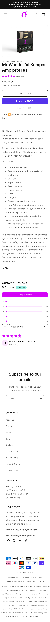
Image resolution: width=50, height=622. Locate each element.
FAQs (8, 432)
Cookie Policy (12, 451)
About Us (10, 420)
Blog (8, 439)
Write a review (25, 294)
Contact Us (11, 426)
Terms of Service (14, 464)
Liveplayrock (28, 573)
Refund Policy (12, 457)
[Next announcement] (45, 5)
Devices (9, 445)
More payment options (25, 108)
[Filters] (5, 326)
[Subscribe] (41, 398)
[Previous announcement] (5, 5)
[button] (5, 15)
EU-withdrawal (12, 470)
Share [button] (7, 268)
